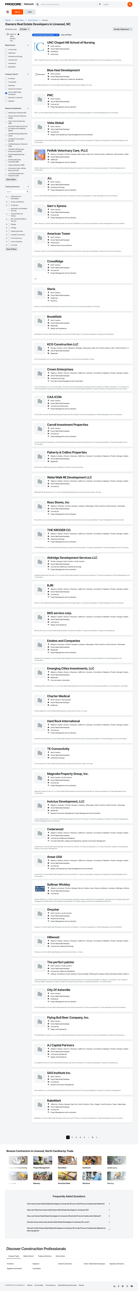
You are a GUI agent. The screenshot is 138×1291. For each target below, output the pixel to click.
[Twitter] (123, 1286)
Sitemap (81, 1285)
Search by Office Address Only (13, 37)
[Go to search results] (27, 191)
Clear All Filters (66, 35)
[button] (6, 49)
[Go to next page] (96, 1137)
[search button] (129, 4)
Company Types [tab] (13, 1256)
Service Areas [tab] (60, 1256)
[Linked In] (114, 1286)
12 (92, 1137)
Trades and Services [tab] (44, 1256)
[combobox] (114, 4)
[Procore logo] (13, 4)
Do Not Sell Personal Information (67, 1285)
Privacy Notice (39, 1285)
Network (29, 4)
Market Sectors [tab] (28, 1256)
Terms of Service (50, 1285)
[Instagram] (127, 1286)
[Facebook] (118, 1286)
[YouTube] (132, 1286)
